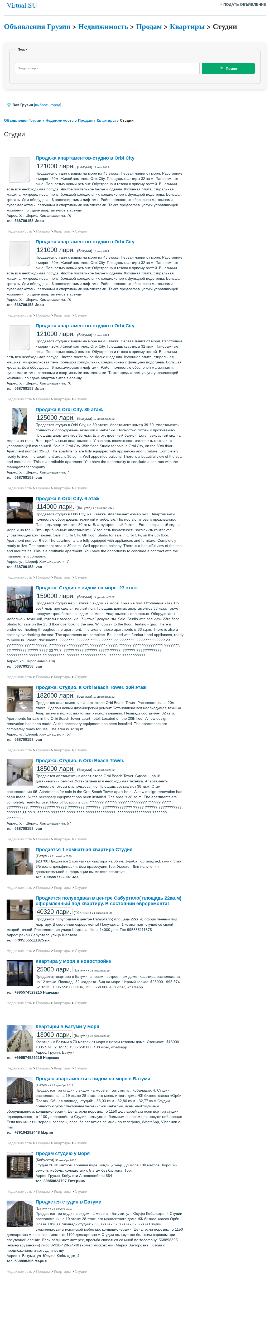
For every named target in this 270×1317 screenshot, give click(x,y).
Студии (81, 231)
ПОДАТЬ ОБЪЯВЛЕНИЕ (244, 4)
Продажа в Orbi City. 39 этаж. (69, 409)
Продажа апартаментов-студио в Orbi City (85, 158)
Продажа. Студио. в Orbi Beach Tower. (80, 760)
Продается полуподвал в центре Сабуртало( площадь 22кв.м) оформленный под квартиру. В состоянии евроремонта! (108, 900)
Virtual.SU (22, 4)
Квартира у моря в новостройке (73, 961)
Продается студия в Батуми (69, 1202)
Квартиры (187, 26)
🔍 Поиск (228, 68)
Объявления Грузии (37, 26)
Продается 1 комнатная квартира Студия (84, 849)
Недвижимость (103, 26)
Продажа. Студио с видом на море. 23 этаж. (87, 587)
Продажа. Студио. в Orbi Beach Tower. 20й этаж (91, 687)
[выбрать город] (47, 105)
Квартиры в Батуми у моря (67, 1026)
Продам (149, 26)
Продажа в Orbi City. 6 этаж (67, 498)
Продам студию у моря (63, 1153)
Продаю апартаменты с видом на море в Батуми (93, 1078)
